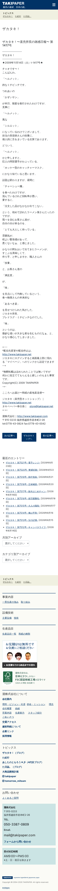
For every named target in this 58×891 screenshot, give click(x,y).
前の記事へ (48, 435)
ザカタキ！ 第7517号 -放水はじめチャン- (26, 491)
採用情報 (7, 735)
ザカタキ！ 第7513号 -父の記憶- (22, 520)
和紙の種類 (24, 633)
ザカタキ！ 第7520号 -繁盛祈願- (22, 470)
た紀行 (18, 16)
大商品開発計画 (10, 771)
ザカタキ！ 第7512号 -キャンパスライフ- (26, 527)
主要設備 (7, 617)
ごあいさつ (8, 716)
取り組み (25, 601)
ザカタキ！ (8, 16)
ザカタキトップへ (29, 437)
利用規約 (6, 888)
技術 (16, 617)
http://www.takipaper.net (16, 354)
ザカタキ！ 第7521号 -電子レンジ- (23, 462)
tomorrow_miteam (15, 780)
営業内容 (7, 712)
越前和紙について (11, 726)
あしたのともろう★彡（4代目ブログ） (22, 762)
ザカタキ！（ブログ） (14, 752)
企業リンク (8, 731)
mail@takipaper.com (19, 835)
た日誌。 (27, 16)
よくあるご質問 (10, 797)
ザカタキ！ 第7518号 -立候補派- (22, 484)
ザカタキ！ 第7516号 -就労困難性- (23, 498)
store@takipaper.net (41, 406)
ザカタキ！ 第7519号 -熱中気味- (22, 477)
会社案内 (7, 699)
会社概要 (7, 708)
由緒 (17, 708)
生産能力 (19, 712)
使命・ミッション (36, 704)
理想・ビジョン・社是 (14, 704)
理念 (51, 704)
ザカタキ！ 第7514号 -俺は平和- (22, 512)
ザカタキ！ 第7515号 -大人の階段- (23, 505)
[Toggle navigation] (52, 4)
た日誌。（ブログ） (12, 766)
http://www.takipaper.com (32, 416)
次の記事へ (9, 435)
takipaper (10, 776)
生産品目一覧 (9, 633)
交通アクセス (9, 721)
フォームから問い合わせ (17, 841)
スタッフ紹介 (35, 712)
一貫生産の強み (10, 601)
